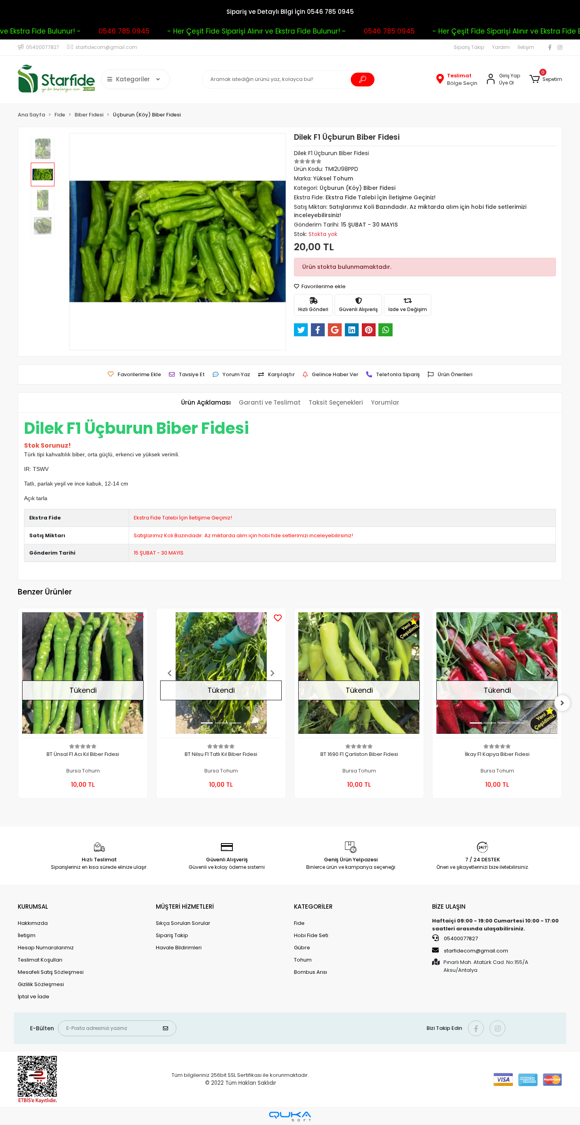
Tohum (303, 960)
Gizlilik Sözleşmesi (41, 984)
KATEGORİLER (313, 906)
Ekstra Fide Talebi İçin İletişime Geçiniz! (183, 517)
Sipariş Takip (469, 47)
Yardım (501, 47)
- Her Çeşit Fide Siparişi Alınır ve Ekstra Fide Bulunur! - (244, 31)
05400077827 (460, 938)
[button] (545, 79)
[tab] (206, 402)
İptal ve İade (33, 996)
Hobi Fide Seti (311, 935)
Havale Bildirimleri (179, 947)
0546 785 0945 (111, 31)
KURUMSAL (33, 906)
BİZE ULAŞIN (449, 906)
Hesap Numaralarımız (46, 947)
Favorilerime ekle (323, 286)
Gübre (302, 947)
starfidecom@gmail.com (476, 950)
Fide (299, 923)
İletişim (526, 47)
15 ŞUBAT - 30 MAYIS (158, 553)
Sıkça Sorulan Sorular (183, 923)
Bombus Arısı (310, 972)
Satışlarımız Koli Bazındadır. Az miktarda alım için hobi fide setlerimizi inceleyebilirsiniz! (243, 535)
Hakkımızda (33, 923)
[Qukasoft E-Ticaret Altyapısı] (290, 1116)
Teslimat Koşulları (40, 960)
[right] (562, 703)
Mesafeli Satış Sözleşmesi (51, 972)
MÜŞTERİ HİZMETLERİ (185, 906)
